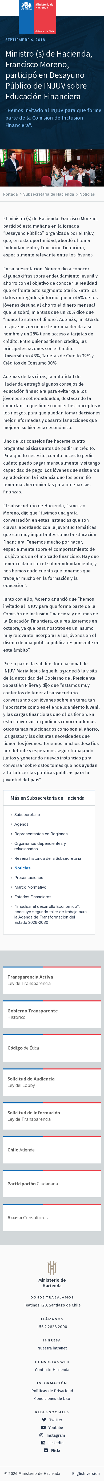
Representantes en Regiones (41, 833)
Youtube (56, 1427)
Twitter (55, 1419)
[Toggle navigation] (77, 7)
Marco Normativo (30, 887)
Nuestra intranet (52, 1348)
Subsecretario (27, 814)
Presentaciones (28, 877)
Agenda (21, 824)
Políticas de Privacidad (52, 1390)
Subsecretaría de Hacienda (48, 194)
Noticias (87, 194)
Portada (10, 194)
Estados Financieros (32, 896)
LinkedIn (55, 1442)
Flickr (56, 1450)
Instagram (55, 1435)
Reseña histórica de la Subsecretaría (47, 858)
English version (86, 1473)
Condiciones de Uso (52, 1398)
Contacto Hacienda (52, 1369)
